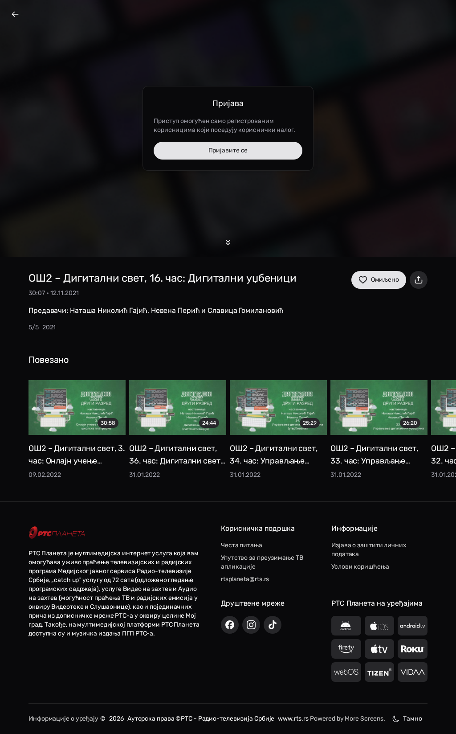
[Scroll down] (228, 242)
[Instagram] (251, 625)
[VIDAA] (413, 672)
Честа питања (241, 545)
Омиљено (385, 279)
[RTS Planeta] (57, 532)
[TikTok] (272, 625)
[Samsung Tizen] (380, 672)
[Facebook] (230, 625)
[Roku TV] (413, 649)
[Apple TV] (380, 649)
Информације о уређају (63, 718)
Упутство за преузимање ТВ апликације (262, 562)
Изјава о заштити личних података (369, 549)
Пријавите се (228, 150)
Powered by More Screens (346, 718)
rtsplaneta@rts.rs (245, 579)
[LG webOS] (346, 672)
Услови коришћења (360, 566)
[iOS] (380, 626)
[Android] (346, 626)
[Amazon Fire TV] (346, 649)
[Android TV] (413, 626)
